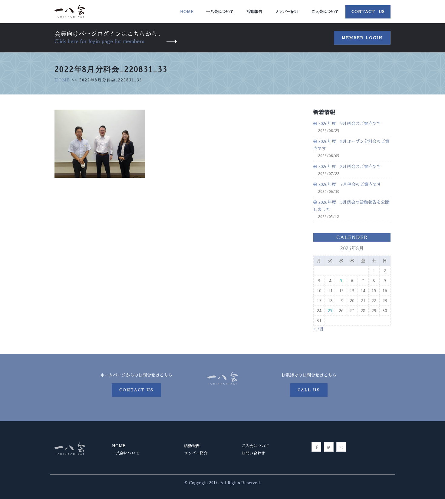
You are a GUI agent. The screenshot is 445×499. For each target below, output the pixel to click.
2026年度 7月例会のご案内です (349, 184)
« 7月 (318, 329)
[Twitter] (328, 446)
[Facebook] (316, 446)
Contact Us (367, 12)
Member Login (362, 38)
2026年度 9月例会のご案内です (349, 123)
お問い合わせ (253, 453)
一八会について (220, 12)
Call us (309, 390)
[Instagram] (341, 446)
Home (186, 12)
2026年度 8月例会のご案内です (349, 166)
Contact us (136, 390)
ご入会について (325, 12)
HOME (62, 80)
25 (330, 311)
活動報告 (254, 12)
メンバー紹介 (286, 12)
